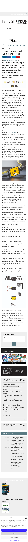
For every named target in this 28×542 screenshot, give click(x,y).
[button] (26, 518)
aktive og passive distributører (11, 60)
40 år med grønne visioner (16, 446)
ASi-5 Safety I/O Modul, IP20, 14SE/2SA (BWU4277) (13, 407)
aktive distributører (12, 132)
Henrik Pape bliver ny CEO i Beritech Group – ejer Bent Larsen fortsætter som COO (18, 449)
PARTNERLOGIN (24, 14)
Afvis (14, 533)
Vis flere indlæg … (22, 419)
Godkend (14, 530)
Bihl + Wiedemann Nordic (14, 45)
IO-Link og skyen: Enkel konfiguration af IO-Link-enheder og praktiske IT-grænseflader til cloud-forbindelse (12, 388)
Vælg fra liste (14, 537)
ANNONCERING (18, 14)
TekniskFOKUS (14, 22)
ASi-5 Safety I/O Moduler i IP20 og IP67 (11, 409)
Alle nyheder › (22, 469)
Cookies (9, 540)
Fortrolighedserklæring (15, 540)
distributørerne (5, 312)
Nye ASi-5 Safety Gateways (8, 411)
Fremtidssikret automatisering (9, 384)
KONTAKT (13, 14)
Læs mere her (20, 372)
